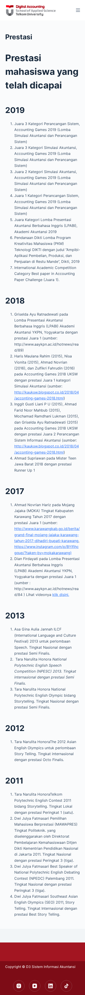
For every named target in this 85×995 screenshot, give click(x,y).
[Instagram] (18, 986)
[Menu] (78, 10)
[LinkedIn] (50, 986)
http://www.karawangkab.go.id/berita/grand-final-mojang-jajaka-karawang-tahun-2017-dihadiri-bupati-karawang (47, 534)
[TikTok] (66, 986)
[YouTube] (34, 986)
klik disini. (60, 594)
